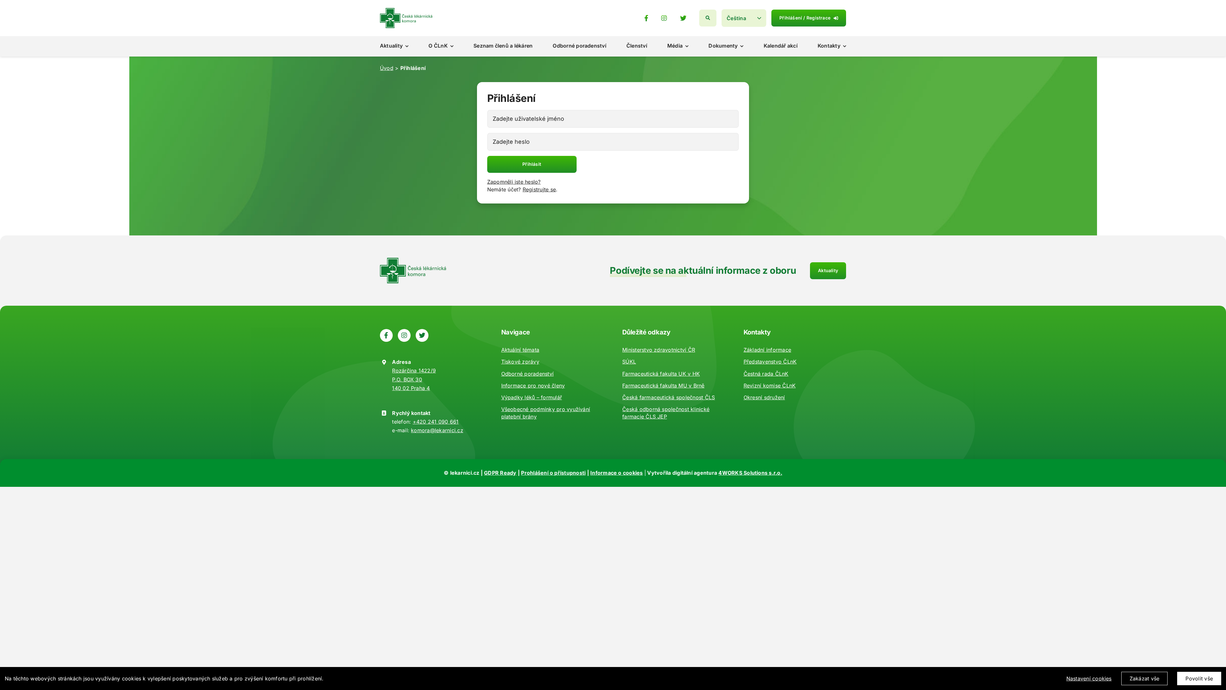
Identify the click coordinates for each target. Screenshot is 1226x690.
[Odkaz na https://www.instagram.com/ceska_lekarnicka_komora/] (664, 18)
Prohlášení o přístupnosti (553, 473)
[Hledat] (707, 18)
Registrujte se (539, 189)
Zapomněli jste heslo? (514, 182)
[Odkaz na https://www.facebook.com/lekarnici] (646, 18)
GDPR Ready (500, 473)
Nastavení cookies (1089, 678)
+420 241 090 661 (436, 421)
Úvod (386, 68)
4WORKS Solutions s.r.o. (750, 473)
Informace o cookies (616, 473)
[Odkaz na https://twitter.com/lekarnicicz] (683, 18)
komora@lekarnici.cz (437, 430)
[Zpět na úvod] (406, 10)
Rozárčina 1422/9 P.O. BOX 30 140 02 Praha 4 (414, 379)
